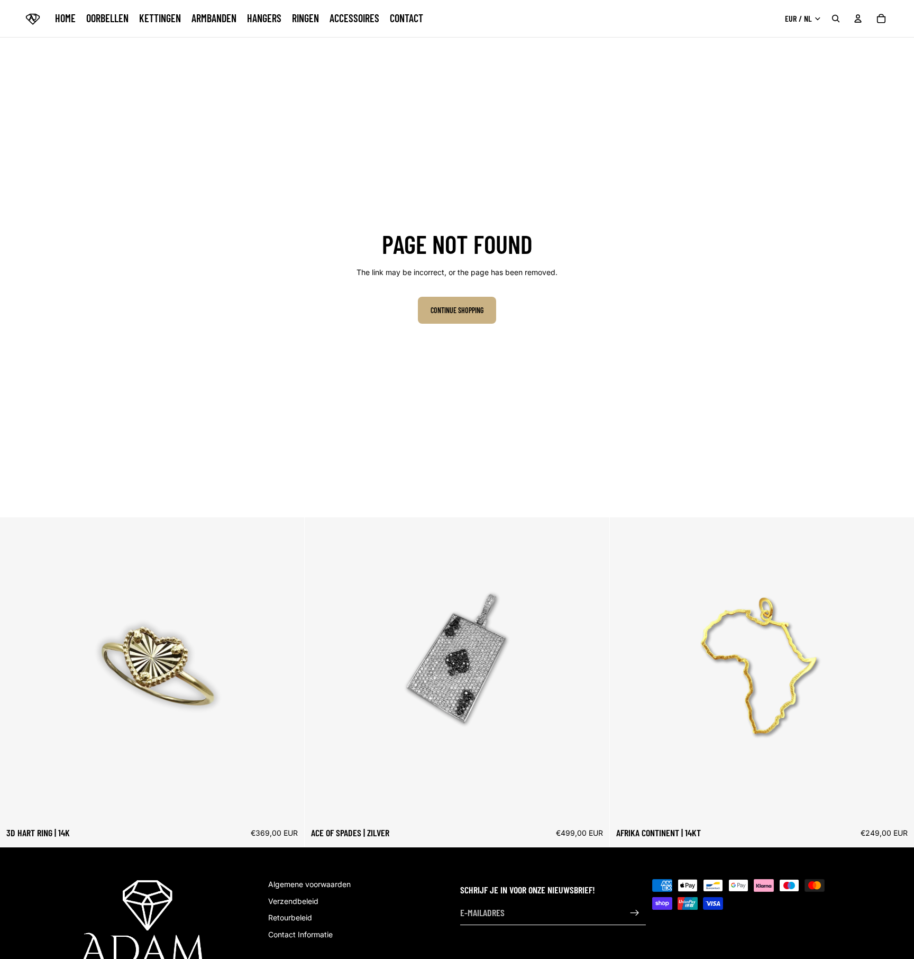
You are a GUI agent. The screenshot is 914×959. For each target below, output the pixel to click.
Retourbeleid (290, 917)
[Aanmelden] (635, 913)
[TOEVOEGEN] (592, 805)
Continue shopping (457, 310)
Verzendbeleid (293, 901)
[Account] (858, 18)
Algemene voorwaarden (309, 884)
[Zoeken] (835, 18)
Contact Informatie (300, 934)
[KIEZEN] (288, 805)
